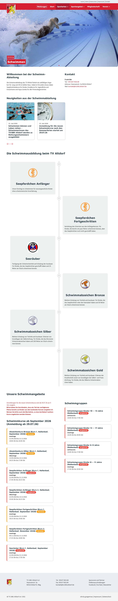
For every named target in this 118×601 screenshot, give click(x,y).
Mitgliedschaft (93, 6)
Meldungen (42, 6)
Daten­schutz (107, 597)
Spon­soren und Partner (96, 580)
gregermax (89, 597)
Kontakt (108, 2)
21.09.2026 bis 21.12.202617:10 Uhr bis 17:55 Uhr (28, 553)
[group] (21, 121)
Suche (82, 2)
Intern (87, 2)
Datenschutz (93, 2)
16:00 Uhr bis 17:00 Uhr (85, 414)
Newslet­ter (107, 585)
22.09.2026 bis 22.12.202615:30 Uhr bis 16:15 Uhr (29, 494)
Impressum (101, 2)
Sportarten (61, 6)
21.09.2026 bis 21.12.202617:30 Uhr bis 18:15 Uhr (29, 475)
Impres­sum (97, 597)
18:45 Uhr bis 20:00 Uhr (85, 431)
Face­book (92, 585)
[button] (8, 144)
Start (52, 6)
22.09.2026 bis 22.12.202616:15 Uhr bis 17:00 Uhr (28, 456)
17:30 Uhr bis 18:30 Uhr (84, 465)
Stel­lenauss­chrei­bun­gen (97, 582)
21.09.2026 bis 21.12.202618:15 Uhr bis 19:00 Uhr (27, 514)
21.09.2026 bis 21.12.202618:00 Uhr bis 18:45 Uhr (28, 436)
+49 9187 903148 (73, 82)
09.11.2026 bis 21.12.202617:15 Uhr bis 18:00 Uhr (27, 533)
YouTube (99, 585)
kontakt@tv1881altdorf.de (77, 86)
